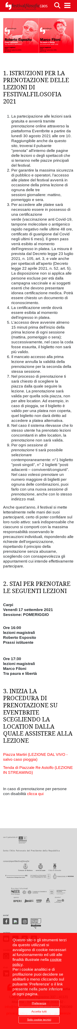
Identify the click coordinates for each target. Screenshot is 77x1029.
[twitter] (15, 921)
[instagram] (25, 921)
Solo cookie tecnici (39, 1019)
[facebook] (6, 921)
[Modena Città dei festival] (36, 923)
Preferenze (39, 1003)
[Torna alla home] (26, 6)
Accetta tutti (39, 1011)
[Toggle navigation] (67, 5)
